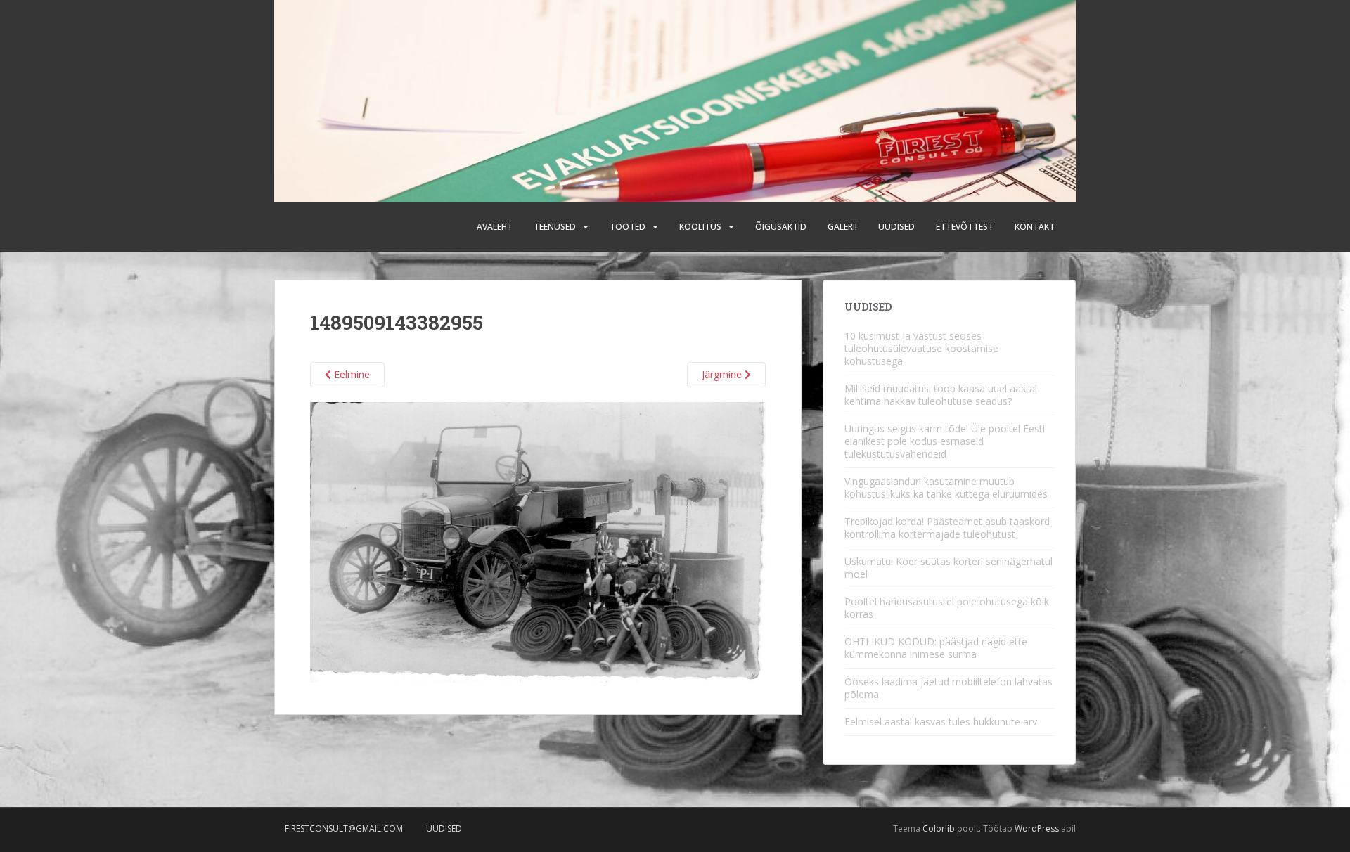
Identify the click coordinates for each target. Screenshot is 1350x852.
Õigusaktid (780, 227)
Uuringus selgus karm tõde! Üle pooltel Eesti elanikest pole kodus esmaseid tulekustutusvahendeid (944, 441)
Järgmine (723, 374)
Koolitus (700, 227)
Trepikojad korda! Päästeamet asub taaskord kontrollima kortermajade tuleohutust (947, 528)
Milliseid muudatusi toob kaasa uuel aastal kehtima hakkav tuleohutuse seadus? (940, 395)
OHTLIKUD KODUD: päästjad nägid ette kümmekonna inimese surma (935, 648)
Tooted (627, 227)
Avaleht (495, 227)
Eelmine (350, 374)
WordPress (1037, 828)
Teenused (555, 227)
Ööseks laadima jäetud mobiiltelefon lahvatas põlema (948, 688)
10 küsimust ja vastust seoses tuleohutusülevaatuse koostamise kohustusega (921, 348)
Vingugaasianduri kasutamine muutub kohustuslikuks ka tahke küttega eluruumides (946, 488)
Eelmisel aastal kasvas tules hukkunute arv (940, 721)
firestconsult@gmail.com (344, 828)
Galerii (842, 227)
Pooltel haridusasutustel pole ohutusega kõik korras (946, 608)
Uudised (896, 227)
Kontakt (1035, 227)
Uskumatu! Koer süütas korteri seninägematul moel (948, 568)
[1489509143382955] (538, 541)
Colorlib (938, 828)
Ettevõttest (965, 227)
